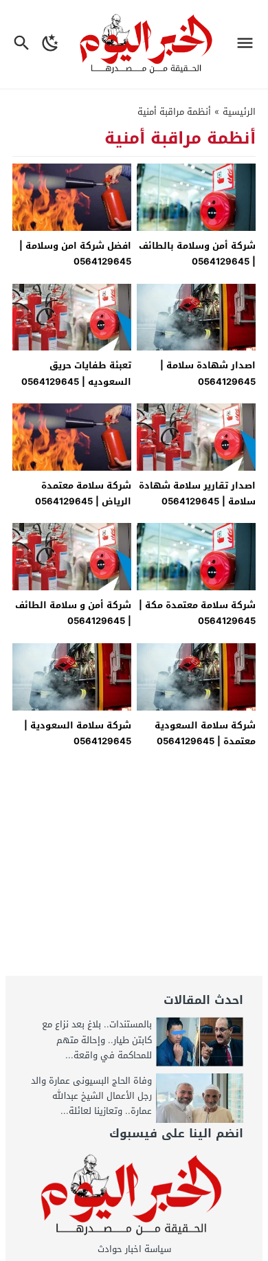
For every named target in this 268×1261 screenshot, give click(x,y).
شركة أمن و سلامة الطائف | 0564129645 (73, 612)
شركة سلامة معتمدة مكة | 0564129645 (197, 612)
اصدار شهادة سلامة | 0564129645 (208, 373)
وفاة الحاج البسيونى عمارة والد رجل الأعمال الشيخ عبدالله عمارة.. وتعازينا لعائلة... (91, 1095)
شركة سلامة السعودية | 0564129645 (77, 733)
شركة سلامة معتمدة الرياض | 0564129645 (83, 493)
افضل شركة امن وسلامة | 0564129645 (75, 253)
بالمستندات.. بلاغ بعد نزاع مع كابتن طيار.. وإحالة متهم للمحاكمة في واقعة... (97, 1039)
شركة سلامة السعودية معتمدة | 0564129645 (205, 733)
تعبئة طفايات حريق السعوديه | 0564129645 (76, 373)
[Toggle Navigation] (248, 44)
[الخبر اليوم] (134, 1195)
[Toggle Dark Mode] (50, 44)
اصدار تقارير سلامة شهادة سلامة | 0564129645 (197, 493)
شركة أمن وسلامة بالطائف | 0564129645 (197, 253)
